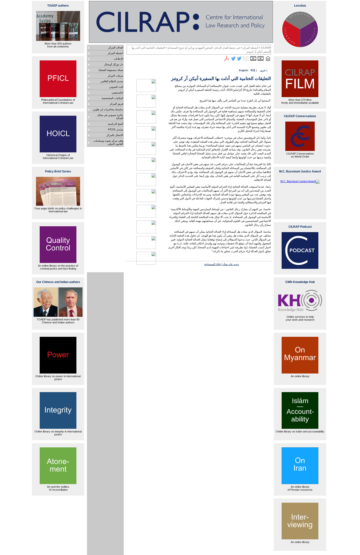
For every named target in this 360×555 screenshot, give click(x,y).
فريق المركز (116, 103)
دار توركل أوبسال (113, 64)
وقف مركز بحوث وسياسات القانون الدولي (108, 142)
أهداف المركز (115, 47)
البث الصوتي (116, 86)
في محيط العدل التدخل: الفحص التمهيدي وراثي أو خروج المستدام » (202, 47)
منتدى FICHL (115, 129)
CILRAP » (264, 47)
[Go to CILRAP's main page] (268, 60)
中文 (253, 70)
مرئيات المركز (115, 75)
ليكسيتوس (117, 92)
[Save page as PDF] (227, 60)
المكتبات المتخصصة (112, 98)
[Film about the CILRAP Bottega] (253, 60)
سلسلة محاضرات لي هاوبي (108, 109)
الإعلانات (118, 58)
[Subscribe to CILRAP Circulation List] (246, 60)
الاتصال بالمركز (115, 135)
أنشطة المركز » (249, 47)
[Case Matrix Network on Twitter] (233, 60)
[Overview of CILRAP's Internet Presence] (261, 60)
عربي (263, 70)
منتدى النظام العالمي (111, 81)
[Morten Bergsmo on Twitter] (239, 60)
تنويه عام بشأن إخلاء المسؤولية (221, 264)
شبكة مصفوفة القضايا (111, 69)
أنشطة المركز (115, 53)
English (243, 70)
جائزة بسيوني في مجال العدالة (110, 116)
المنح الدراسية (115, 123)
